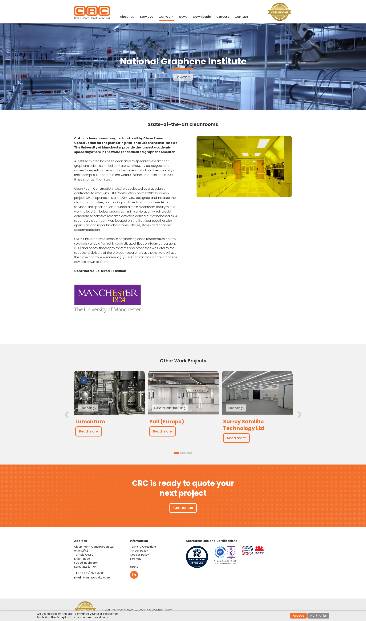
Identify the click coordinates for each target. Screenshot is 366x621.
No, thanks (318, 615)
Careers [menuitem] (222, 16)
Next (299, 414)
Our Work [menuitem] (166, 16)
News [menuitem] (183, 16)
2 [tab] (183, 453)
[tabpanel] (109, 407)
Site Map (135, 559)
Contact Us (183, 507)
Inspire (168, 609)
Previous (67, 414)
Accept (298, 615)
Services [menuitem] (146, 16)
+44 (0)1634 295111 (92, 573)
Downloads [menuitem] (202, 16)
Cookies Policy (139, 555)
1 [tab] (176, 453)
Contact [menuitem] (241, 16)
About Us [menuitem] (127, 16)
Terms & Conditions (143, 547)
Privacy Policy (139, 551)
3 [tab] (189, 453)
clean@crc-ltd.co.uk (96, 577)
